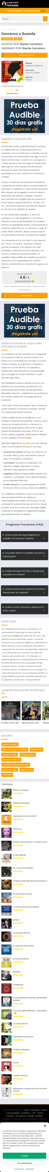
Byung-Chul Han (10, 754)
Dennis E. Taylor (28, 754)
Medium (39, 1116)
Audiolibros (12, 29)
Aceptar (24, 1156)
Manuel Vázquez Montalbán (15, 749)
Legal (26, 1110)
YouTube (10, 1116)
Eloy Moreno (36, 749)
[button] (45, 1125)
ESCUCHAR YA (26, 296)
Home (3, 29)
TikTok (40, 1113)
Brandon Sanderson (11, 759)
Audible (26, 443)
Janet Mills (7, 774)
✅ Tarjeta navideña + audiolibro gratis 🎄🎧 (24, 10)
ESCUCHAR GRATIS (26, 55)
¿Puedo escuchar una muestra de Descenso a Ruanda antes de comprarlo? (24, 591)
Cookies (44, 1110)
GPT (34, 1113)
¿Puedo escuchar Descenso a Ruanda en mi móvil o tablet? (23, 609)
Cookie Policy (19, 1169)
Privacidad (30, 1169)
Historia (18, 39)
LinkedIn (30, 1116)
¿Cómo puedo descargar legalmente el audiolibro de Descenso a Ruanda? (21, 537)
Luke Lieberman (10, 769)
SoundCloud (20, 1116)
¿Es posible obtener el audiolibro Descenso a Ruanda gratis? (24, 555)
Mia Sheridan (27, 769)
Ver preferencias (24, 1163)
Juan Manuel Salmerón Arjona (16, 764)
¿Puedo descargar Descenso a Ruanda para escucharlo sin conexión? (23, 573)
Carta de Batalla (12, 1113)
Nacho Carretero (10, 744)
